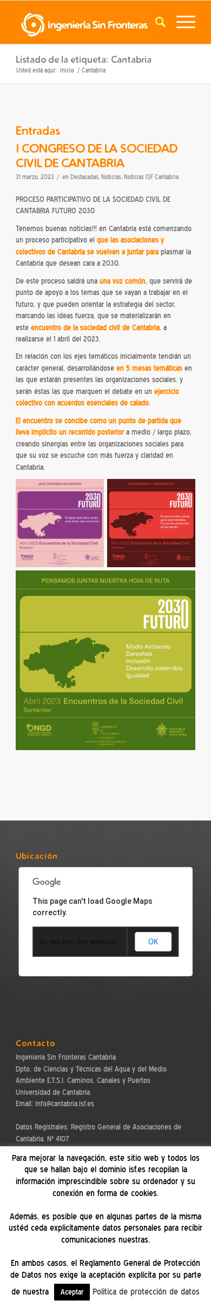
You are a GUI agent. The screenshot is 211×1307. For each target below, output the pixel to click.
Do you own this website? (78, 941)
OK (153, 941)
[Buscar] (155, 22)
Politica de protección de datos (146, 1292)
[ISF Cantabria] (87, 22)
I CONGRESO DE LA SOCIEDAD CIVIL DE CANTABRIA (96, 155)
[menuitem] (155, 22)
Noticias (111, 177)
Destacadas (84, 177)
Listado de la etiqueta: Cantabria (83, 59)
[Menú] (180, 22)
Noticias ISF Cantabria (151, 177)
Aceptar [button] (72, 1292)
